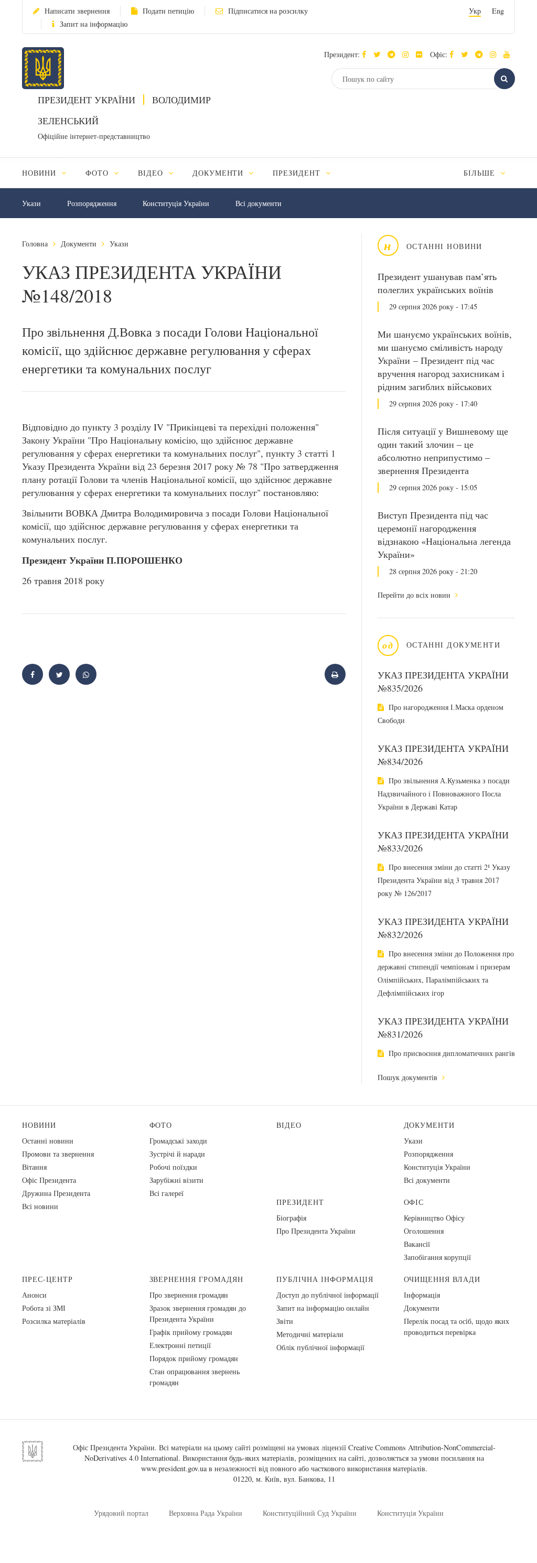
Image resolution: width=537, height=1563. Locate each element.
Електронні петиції (180, 1345)
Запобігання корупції (437, 1257)
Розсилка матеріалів (53, 1321)
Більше (481, 173)
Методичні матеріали (309, 1334)
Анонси (34, 1295)
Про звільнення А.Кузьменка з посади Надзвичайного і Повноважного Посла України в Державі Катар (444, 793)
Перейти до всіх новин (415, 595)
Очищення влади (442, 1279)
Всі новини (40, 1206)
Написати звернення (77, 11)
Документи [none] (219, 173)
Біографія (291, 1218)
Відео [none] (152, 173)
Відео (289, 1125)
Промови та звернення (58, 1154)
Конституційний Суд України (310, 1513)
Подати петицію (168, 11)
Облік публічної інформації (320, 1347)
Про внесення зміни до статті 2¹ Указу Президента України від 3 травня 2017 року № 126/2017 (444, 880)
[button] (379, 54)
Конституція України (176, 203)
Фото (161, 1125)
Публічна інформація (324, 1279)
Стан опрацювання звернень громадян (194, 1376)
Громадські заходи (178, 1141)
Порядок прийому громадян (193, 1358)
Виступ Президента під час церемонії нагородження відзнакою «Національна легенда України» (444, 534)
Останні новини (47, 1141)
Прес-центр (47, 1279)
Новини (39, 1125)
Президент (300, 1202)
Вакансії (417, 1244)
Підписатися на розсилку (268, 11)
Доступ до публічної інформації (327, 1295)
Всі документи (258, 203)
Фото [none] (98, 173)
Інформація (422, 1295)
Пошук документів (408, 1077)
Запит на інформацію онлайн (322, 1308)
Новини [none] (40, 173)
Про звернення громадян (188, 1295)
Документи (78, 244)
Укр (475, 11)
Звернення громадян (196, 1279)
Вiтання (34, 1167)
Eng (498, 11)
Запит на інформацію (93, 24)
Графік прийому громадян (190, 1332)
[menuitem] (49, 173)
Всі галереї (166, 1193)
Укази (31, 203)
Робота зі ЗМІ (44, 1308)
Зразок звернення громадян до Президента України (197, 1313)
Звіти (284, 1321)
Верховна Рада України (205, 1513)
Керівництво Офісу (434, 1218)
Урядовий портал (121, 1513)
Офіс (414, 1202)
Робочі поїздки (173, 1167)
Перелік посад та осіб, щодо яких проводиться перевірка (456, 1326)
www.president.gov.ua (174, 1468)
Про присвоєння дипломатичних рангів (450, 1053)
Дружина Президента (56, 1193)
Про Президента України (316, 1231)
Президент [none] (298, 173)
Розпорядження (91, 203)
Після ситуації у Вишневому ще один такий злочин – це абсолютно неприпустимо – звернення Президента (443, 451)
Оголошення (424, 1231)
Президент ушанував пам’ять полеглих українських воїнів (437, 283)
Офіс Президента (49, 1180)
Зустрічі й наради (177, 1154)
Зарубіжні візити (176, 1180)
